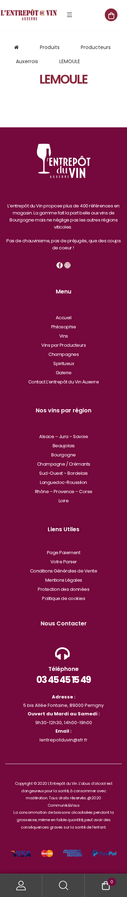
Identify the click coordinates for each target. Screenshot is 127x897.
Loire (64, 500)
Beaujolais (64, 445)
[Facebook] (59, 265)
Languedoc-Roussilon (63, 482)
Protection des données (63, 589)
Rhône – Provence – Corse (63, 491)
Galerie (64, 372)
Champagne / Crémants (63, 464)
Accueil (64, 317)
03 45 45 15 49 (63, 679)
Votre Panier (63, 561)
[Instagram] (67, 265)
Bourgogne (63, 454)
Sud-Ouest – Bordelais (63, 473)
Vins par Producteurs (63, 345)
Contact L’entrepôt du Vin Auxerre (63, 381)
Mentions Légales (63, 580)
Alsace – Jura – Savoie (63, 436)
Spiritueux (63, 363)
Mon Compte (21, 885)
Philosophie (63, 326)
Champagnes (63, 354)
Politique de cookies (63, 598)
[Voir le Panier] (111, 15)
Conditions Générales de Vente (63, 571)
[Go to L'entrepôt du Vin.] (16, 47)
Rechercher (63, 885)
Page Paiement (63, 552)
